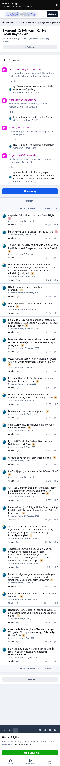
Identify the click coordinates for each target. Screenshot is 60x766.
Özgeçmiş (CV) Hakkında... (23, 155)
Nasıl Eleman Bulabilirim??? (24, 99)
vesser (11, 519)
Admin (28, 92)
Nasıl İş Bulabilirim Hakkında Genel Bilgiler (34, 144)
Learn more (5, 5)
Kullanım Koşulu (23, 744)
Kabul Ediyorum (32, 752)
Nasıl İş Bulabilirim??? (21, 127)
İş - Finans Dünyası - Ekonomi (25, 69)
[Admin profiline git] (10, 89)
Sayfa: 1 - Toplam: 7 (28, 208)
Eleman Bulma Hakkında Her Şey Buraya (32, 117)
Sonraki (48, 208)
